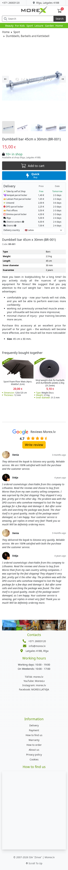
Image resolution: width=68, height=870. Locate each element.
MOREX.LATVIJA (34, 689)
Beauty (9, 25)
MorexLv (34, 681)
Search (60, 18)
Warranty (34, 740)
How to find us (34, 735)
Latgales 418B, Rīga (37, 650)
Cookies (34, 759)
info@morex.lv (37, 646)
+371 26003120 (11, 2)
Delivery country (11, 230)
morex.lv (34, 676)
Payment (34, 730)
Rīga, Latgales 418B (47, 2)
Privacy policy (34, 754)
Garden (49, 25)
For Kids (20, 25)
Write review (34, 445)
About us (34, 749)
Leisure (39, 25)
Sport (30, 25)
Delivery (34, 725)
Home (59, 25)
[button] (23, 221)
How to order (34, 744)
